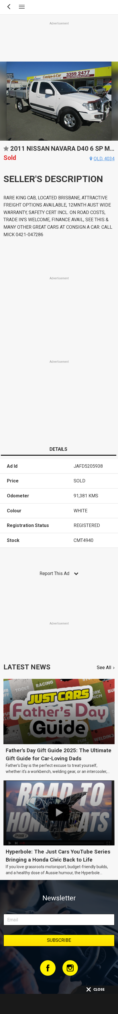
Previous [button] (3, 101)
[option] (59, 101)
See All (104, 667)
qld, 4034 (104, 158)
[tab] (58, 450)
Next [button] (114, 101)
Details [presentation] (58, 449)
